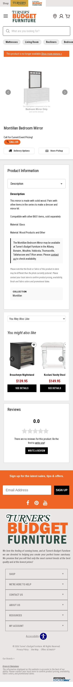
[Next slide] (61, 359)
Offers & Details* (48, 649)
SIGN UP (62, 490)
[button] (6, 16)
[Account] (61, 16)
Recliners (51, 42)
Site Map (34, 649)
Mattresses (12, 42)
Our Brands (8, 658)
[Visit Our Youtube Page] (45, 503)
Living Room (32, 42)
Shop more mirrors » (51, 53)
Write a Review (36, 450)
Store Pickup (56, 150)
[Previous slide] (12, 359)
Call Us (13, 141)
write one (39, 442)
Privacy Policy (23, 649)
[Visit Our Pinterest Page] (37, 503)
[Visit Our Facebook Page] (28, 503)
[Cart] (67, 16)
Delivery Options (22, 150)
